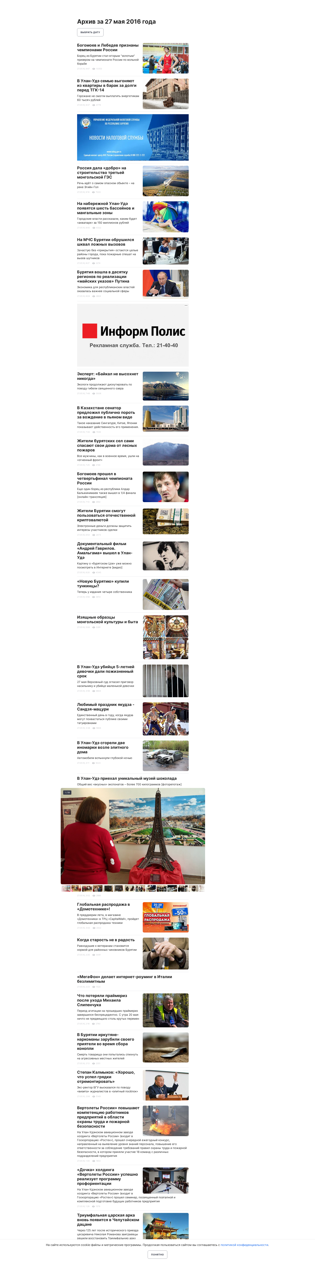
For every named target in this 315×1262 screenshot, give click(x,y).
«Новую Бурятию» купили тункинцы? (103, 583)
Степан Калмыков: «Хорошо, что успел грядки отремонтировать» (106, 1077)
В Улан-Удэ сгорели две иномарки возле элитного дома (102, 747)
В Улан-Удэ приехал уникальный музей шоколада (127, 778)
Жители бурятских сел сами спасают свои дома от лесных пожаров (107, 445)
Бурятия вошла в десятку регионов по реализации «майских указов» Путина (103, 277)
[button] (76, 888)
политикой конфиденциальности (244, 1245)
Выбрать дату (90, 32)
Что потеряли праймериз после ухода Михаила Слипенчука (102, 1000)
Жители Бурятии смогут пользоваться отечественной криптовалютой (106, 515)
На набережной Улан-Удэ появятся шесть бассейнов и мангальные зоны (105, 208)
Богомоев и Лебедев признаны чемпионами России (108, 47)
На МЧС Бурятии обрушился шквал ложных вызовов (105, 242)
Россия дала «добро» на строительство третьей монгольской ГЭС (101, 173)
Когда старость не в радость (106, 939)
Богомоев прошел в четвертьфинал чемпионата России (104, 478)
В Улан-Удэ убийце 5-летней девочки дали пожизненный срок (105, 671)
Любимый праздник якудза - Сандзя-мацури (105, 706)
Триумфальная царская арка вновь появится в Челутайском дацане (108, 1220)
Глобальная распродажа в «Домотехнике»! (103, 906)
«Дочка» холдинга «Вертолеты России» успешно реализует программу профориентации (107, 1176)
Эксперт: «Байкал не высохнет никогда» (107, 376)
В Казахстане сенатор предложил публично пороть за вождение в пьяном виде (106, 412)
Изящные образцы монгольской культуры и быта (107, 619)
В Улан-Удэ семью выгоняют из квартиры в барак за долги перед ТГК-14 (106, 85)
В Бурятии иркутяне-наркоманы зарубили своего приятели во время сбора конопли (105, 1041)
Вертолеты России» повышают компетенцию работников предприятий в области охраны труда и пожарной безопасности (108, 1117)
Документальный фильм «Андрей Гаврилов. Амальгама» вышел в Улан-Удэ (104, 550)
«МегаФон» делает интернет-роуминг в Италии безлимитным (124, 979)
